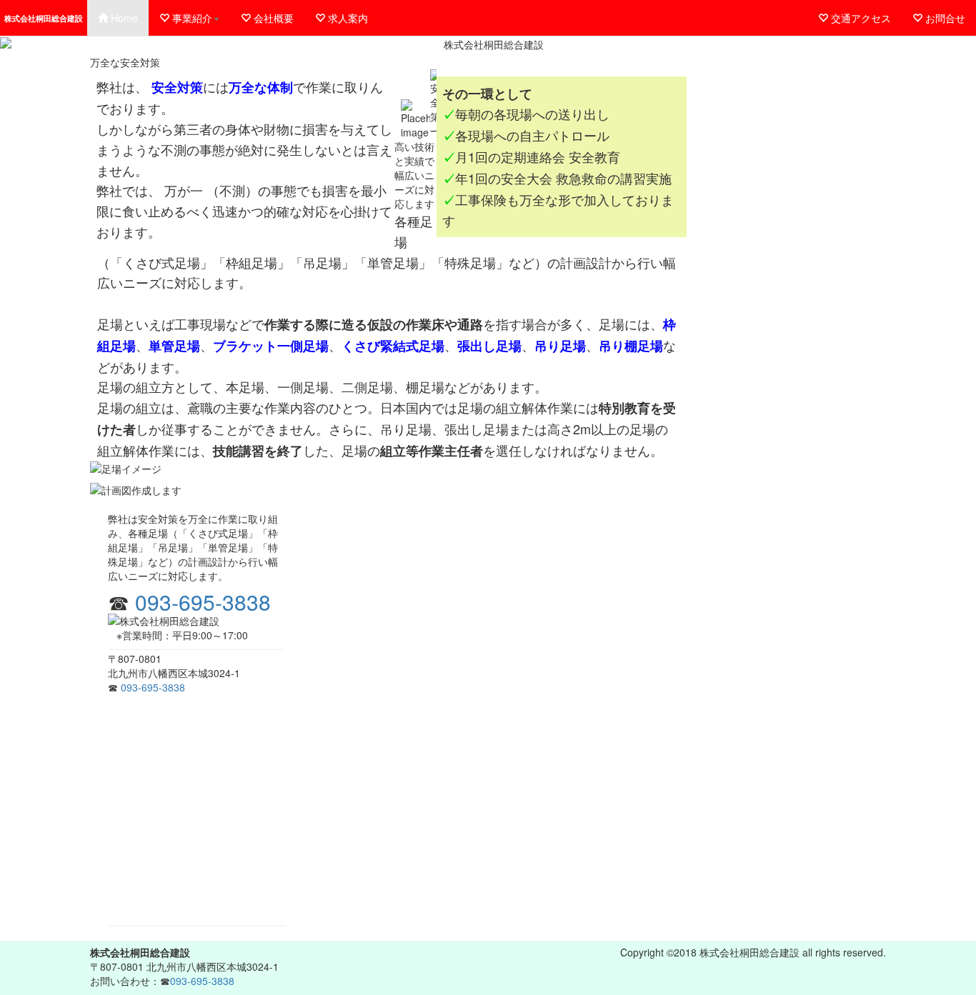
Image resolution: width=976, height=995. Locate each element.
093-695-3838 (203, 601)
